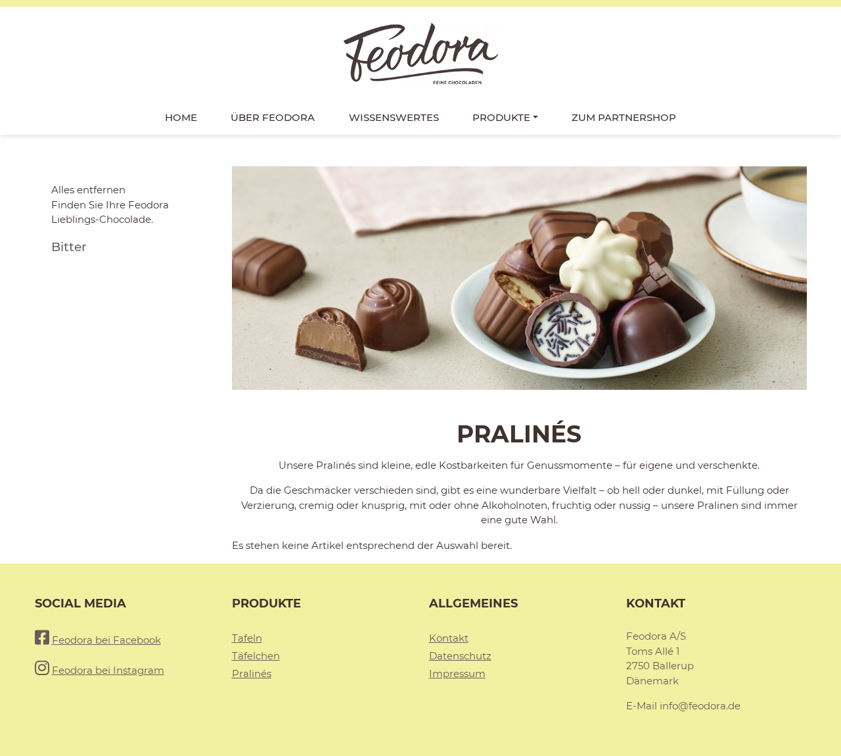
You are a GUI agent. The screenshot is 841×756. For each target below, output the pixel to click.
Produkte (501, 117)
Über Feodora (273, 117)
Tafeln (247, 638)
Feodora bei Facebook (106, 640)
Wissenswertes (394, 117)
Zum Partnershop (624, 117)
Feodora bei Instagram (108, 670)
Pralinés (251, 673)
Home (181, 117)
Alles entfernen (88, 189)
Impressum (457, 673)
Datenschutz (460, 656)
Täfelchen (256, 656)
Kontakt (448, 638)
